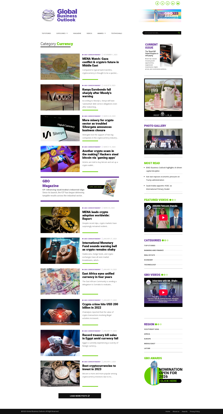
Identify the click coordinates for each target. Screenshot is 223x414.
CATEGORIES (60, 33)
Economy (148, 260)
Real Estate (149, 255)
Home (168, 411)
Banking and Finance (154, 250)
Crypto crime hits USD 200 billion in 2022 (100, 306)
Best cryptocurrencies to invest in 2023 (99, 367)
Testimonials (116, 33)
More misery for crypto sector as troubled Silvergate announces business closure (98, 125)
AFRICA (147, 334)
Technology (150, 265)
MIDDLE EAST (149, 343)
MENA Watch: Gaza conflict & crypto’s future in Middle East (100, 62)
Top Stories (46, 33)
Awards (100, 33)
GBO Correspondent (92, 55)
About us (176, 411)
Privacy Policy (195, 411)
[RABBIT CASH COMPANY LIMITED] (163, 116)
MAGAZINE (77, 33)
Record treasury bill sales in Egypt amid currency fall (100, 337)
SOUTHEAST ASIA (151, 329)
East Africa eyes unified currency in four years (98, 275)
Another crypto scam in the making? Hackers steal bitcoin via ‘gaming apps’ (100, 154)
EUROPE (147, 339)
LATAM (147, 348)
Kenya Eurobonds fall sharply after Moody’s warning (97, 93)
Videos (89, 33)
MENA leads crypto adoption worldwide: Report (96, 215)
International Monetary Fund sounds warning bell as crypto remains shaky (99, 246)
